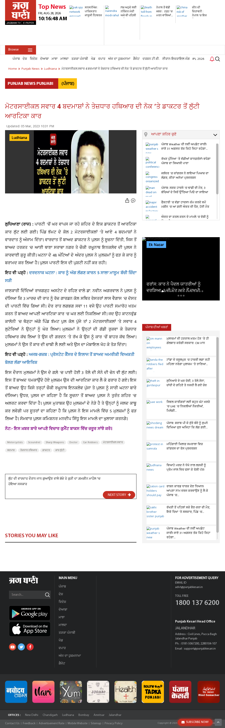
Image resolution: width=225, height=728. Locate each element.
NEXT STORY (117, 495)
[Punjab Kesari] (180, 692)
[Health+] (125, 692)
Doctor (73, 442)
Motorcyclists (15, 442)
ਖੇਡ (93, 59)
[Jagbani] (29, 582)
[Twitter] (21, 646)
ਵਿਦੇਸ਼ (33, 59)
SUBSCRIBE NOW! (197, 722)
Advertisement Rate (51, 723)
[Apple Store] (31, 629)
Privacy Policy (114, 723)
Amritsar (99, 715)
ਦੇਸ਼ (25, 59)
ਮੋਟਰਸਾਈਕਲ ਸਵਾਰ (113, 442)
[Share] (127, 200)
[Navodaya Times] (16, 692)
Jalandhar (115, 715)
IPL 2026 (198, 59)
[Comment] (133, 200)
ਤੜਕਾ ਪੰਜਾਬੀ (79, 59)
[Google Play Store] (31, 613)
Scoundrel (34, 442)
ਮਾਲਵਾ (64, 59)
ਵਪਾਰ (101, 59)
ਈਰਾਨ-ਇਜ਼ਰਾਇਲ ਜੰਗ (176, 59)
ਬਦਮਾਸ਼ (11, 450)
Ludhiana (68, 715)
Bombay (83, 715)
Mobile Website (77, 723)
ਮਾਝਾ (55, 59)
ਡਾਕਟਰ (46, 450)
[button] (185, 134)
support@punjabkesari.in (200, 648)
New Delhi (31, 715)
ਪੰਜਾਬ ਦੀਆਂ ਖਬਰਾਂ (156, 327)
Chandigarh (50, 715)
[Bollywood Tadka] (153, 692)
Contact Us (12, 723)
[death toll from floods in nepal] (157, 20)
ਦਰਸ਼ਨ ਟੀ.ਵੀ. (151, 59)
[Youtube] (12, 646)
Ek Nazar (156, 245)
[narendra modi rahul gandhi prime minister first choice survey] (122, 37)
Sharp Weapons (55, 442)
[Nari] (43, 692)
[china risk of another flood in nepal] (193, 25)
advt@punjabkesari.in (189, 587)
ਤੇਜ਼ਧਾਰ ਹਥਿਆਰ (28, 450)
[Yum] (71, 692)
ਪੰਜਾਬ (16, 59)
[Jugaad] (98, 692)
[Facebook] (30, 646)
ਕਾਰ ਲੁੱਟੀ (59, 450)
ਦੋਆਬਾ (44, 59)
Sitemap (96, 723)
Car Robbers (90, 442)
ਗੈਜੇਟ (136, 59)
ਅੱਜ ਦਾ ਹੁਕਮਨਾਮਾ (119, 59)
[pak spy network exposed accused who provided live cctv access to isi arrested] (86, 42)
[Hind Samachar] (209, 692)
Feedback (29, 723)
